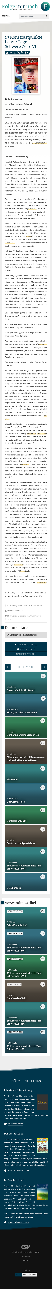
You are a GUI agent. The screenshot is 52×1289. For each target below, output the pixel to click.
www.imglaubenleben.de (18, 1222)
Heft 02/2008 (26, 666)
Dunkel (32, 1274)
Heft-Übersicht (27, 649)
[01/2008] (8, 667)
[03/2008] (44, 667)
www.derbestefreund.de (18, 1170)
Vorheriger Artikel (26, 644)
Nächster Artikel (25, 654)
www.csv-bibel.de (15, 1123)
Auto (18, 1274)
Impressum (26, 1256)
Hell (25, 1274)
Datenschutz (26, 1260)
